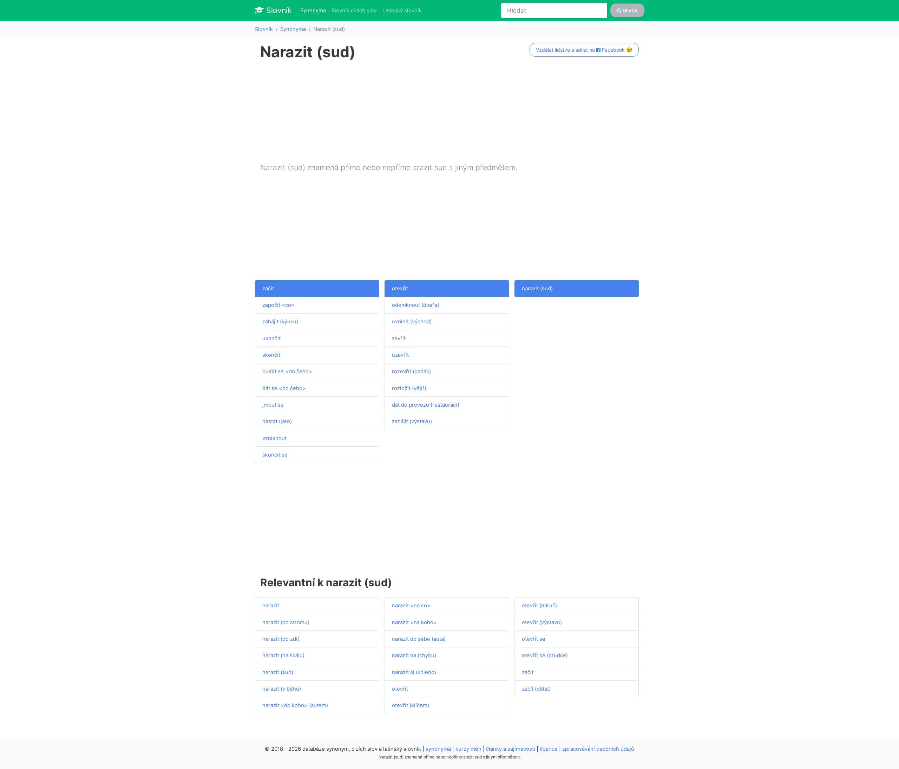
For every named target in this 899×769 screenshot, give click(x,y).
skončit (271, 355)
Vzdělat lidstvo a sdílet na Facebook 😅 (584, 50)
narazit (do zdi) (281, 639)
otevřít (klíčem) (410, 705)
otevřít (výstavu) (542, 622)
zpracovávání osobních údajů (598, 749)
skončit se (275, 455)
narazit (270, 605)
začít (268, 288)
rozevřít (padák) (411, 371)
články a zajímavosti (510, 749)
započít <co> (278, 305)
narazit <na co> (411, 605)
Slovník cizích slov (354, 10)
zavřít (399, 338)
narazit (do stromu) (285, 622)
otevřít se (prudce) (545, 655)
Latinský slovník (402, 10)
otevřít (400, 288)
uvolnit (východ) (412, 321)
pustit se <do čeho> (287, 371)
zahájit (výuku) (280, 321)
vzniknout (274, 438)
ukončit (271, 338)
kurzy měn (468, 749)
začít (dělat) (536, 689)
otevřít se (533, 639)
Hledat (629, 10)
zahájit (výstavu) (412, 421)
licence (549, 749)
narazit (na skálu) (283, 655)
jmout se (273, 405)
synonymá (438, 749)
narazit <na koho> (414, 622)
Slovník (278, 10)
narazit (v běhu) (281, 689)
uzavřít (400, 355)
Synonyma (314, 10)
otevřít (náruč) (539, 605)
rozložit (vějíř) (409, 388)
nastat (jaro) (277, 421)
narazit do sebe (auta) (419, 639)
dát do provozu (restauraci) (425, 405)
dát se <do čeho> (284, 388)
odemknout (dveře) (415, 305)
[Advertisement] (449, 113)
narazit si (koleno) (414, 672)
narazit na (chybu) (414, 655)
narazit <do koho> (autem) (295, 705)
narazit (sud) (537, 288)
